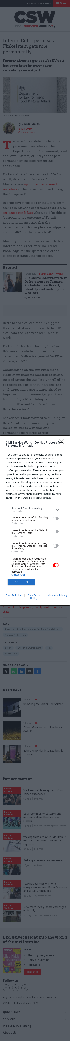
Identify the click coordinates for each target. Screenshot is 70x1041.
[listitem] (35, 509)
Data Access (34, 595)
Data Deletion (14, 595)
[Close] (62, 442)
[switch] (56, 518)
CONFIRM (21, 582)
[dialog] (35, 520)
